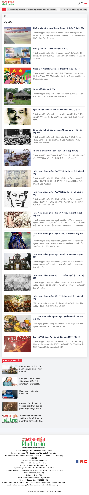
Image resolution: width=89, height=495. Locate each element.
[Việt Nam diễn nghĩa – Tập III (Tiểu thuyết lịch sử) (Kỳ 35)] (17, 282)
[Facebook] (77, 461)
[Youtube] (85, 461)
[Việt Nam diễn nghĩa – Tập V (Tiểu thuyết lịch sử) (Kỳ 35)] (17, 240)
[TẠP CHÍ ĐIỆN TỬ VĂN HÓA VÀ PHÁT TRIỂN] (10, 3)
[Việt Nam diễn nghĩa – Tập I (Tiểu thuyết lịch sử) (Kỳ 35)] (17, 323)
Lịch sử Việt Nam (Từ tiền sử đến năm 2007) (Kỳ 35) (56, 109)
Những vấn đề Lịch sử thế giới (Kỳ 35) (50, 48)
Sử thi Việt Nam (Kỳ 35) (44, 89)
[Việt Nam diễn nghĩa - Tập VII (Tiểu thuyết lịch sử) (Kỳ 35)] (17, 178)
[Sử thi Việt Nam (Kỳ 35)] (17, 96)
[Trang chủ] (4, 16)
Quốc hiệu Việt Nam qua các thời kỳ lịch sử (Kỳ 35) (56, 69)
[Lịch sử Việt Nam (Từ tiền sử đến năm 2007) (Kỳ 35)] (17, 116)
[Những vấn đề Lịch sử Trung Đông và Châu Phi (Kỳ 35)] (17, 35)
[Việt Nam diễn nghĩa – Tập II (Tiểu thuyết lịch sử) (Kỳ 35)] (17, 303)
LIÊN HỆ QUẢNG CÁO (53, 492)
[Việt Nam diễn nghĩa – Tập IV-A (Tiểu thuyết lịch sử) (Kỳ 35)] (17, 220)
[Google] (81, 461)
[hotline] (79, 3)
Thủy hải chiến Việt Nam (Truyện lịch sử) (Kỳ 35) (55, 151)
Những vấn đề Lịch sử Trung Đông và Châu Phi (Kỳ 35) (58, 28)
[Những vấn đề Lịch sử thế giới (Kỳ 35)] (17, 55)
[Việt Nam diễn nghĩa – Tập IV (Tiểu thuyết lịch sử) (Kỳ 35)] (17, 261)
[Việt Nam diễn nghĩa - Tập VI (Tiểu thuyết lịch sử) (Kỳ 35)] (17, 199)
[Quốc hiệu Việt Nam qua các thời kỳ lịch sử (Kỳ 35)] (17, 76)
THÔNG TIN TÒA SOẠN (36, 492)
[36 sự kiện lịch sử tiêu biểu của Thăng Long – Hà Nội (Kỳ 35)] (17, 137)
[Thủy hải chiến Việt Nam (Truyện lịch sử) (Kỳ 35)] (17, 157)
